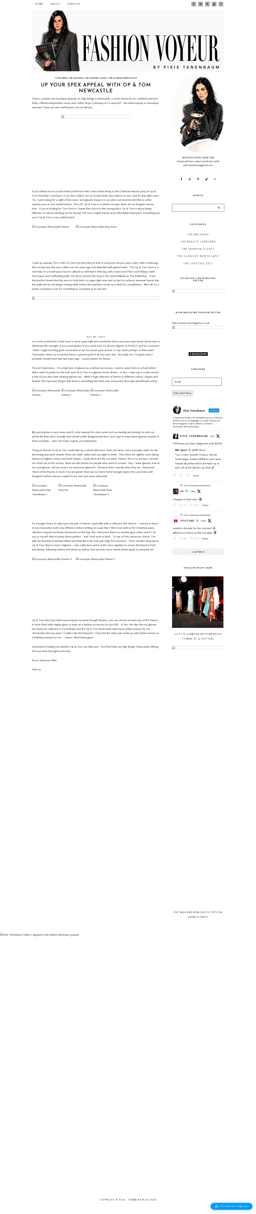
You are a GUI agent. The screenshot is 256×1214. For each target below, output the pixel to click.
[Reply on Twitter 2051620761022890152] (175, 505)
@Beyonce (179, 532)
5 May (193, 491)
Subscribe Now (182, 393)
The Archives (76, 78)
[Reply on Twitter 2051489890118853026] (175, 538)
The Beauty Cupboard (198, 242)
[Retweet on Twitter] (181, 485)
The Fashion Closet (96, 78)
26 (182, 491)
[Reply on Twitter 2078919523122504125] (175, 475)
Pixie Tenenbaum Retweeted (197, 486)
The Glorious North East (122, 78)
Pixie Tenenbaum (194, 436)
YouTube (187, 520)
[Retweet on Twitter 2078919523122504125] (181, 475)
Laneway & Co (101, 103)
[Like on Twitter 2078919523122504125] (188, 475)
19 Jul (212, 436)
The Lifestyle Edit (198, 263)
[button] (232, 1206)
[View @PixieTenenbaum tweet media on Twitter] (200, 499)
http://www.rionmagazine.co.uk (190, 323)
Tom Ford (67, 208)
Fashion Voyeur (128, 40)
